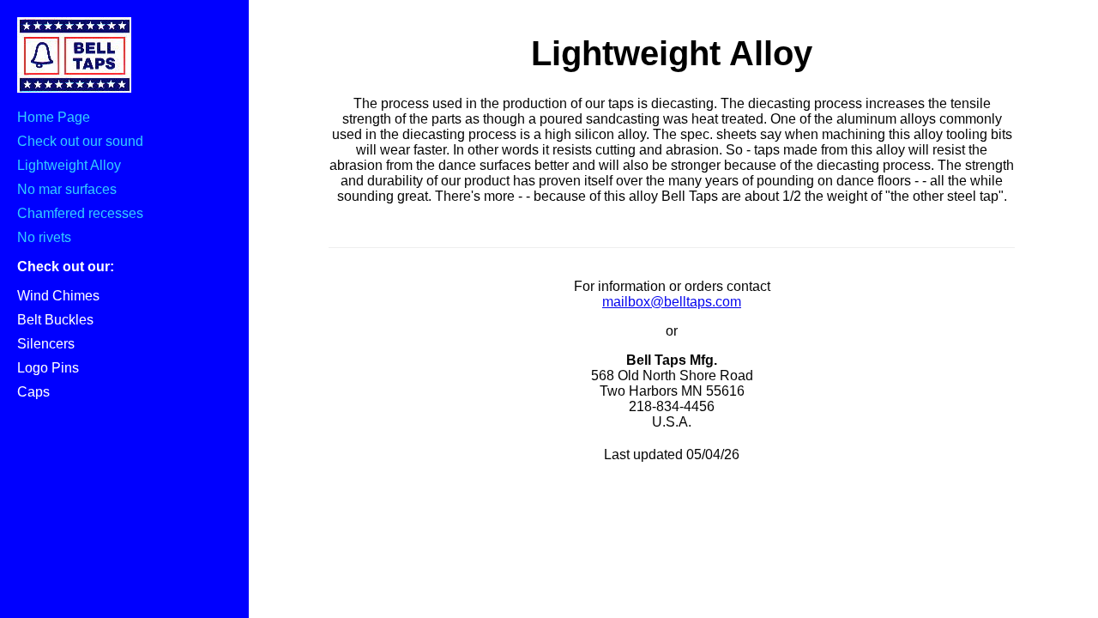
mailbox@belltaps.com (671, 301)
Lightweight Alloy (69, 165)
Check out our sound (80, 141)
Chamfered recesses (80, 213)
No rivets (44, 237)
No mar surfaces (67, 189)
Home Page (53, 117)
